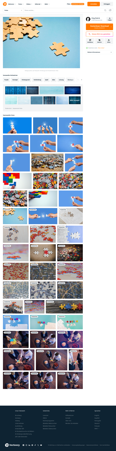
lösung (61, 80)
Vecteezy (17, 418)
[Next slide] (80, 80)
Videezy (17, 421)
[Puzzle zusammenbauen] (16, 339)
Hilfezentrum (69, 415)
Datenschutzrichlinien (92, 445)
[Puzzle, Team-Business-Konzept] (43, 252)
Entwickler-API (19, 428)
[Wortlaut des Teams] (16, 322)
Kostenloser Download (99, 27)
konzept (15, 80)
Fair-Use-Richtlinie (105, 445)
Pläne (68, 4)
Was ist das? (101, 48)
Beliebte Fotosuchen (49, 426)
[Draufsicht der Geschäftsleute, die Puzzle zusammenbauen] (76, 359)
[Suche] (105, 10)
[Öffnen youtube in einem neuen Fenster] (41, 445)
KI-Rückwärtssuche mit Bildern (24, 431)
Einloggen (107, 4)
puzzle (6, 80)
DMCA (45, 418)
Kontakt (67, 418)
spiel (46, 80)
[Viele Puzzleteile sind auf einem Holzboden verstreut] (70, 271)
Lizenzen (45, 415)
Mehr (46, 4)
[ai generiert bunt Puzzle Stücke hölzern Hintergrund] (64, 306)
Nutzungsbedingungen (78, 445)
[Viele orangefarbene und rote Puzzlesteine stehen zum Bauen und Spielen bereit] (34, 306)
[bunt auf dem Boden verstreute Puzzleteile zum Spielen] (43, 290)
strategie (70, 80)
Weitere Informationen (93, 52)
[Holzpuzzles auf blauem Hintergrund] (15, 216)
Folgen (110, 20)
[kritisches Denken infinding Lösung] (70, 322)
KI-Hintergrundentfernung (23, 434)
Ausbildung (18, 426)
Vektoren (11, 4)
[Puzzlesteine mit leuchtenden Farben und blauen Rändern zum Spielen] (13, 306)
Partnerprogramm (48, 421)
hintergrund (26, 80)
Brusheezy (18, 415)
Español (97, 418)
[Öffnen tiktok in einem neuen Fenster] (35, 445)
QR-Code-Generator (21, 436)
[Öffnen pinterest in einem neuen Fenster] (32, 445)
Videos (28, 4)
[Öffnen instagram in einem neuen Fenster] (26, 445)
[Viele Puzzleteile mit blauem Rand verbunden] (16, 290)
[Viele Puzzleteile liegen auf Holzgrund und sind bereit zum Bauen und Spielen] (16, 234)
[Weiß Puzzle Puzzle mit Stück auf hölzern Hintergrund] (71, 216)
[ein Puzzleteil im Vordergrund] (16, 252)
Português (98, 421)
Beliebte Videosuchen (49, 428)
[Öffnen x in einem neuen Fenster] (38, 445)
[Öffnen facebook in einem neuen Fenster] (23, 445)
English (97, 415)
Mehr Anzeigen (75, 100)
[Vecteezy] (5, 4)
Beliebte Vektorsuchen (50, 423)
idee (53, 80)
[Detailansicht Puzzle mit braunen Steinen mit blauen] (43, 271)
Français (97, 426)
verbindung (37, 80)
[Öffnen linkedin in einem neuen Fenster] (29, 445)
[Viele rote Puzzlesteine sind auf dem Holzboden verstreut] (16, 271)
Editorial (37, 4)
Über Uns (68, 421)
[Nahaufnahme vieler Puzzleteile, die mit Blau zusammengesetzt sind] (70, 290)
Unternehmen (19, 423)
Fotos (20, 4)
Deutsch (97, 423)
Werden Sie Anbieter (71, 423)
